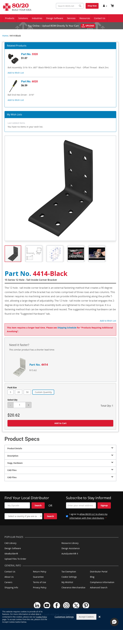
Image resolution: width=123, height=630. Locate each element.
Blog (92, 576)
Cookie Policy (41, 617)
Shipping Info (11, 587)
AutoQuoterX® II (70, 553)
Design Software (12, 548)
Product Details (14, 448)
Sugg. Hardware (15, 463)
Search (38, 505)
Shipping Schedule (66, 327)
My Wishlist (67, 582)
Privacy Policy (39, 587)
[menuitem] (9, 18)
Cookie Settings (69, 576)
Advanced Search (98, 587)
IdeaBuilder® (11, 553)
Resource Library (70, 543)
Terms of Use (39, 582)
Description (12, 456)
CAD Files (11, 470)
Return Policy (39, 571)
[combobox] (70, 6)
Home (5, 35)
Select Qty (12, 400)
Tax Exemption (69, 571)
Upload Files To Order (15, 558)
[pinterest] (85, 605)
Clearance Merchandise (73, 587)
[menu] (61, 18)
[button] (16, 72)
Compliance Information (102, 582)
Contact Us (9, 571)
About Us (9, 576)
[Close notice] (99, 617)
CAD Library (10, 543)
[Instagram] (66, 605)
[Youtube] (47, 605)
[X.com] (76, 605)
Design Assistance (71, 548)
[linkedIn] (37, 605)
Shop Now (92, 6)
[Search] (80, 5)
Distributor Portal (98, 571)
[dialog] (61, 619)
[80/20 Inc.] (15, 7)
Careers (8, 582)
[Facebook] (56, 605)
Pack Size (12, 387)
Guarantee (38, 576)
